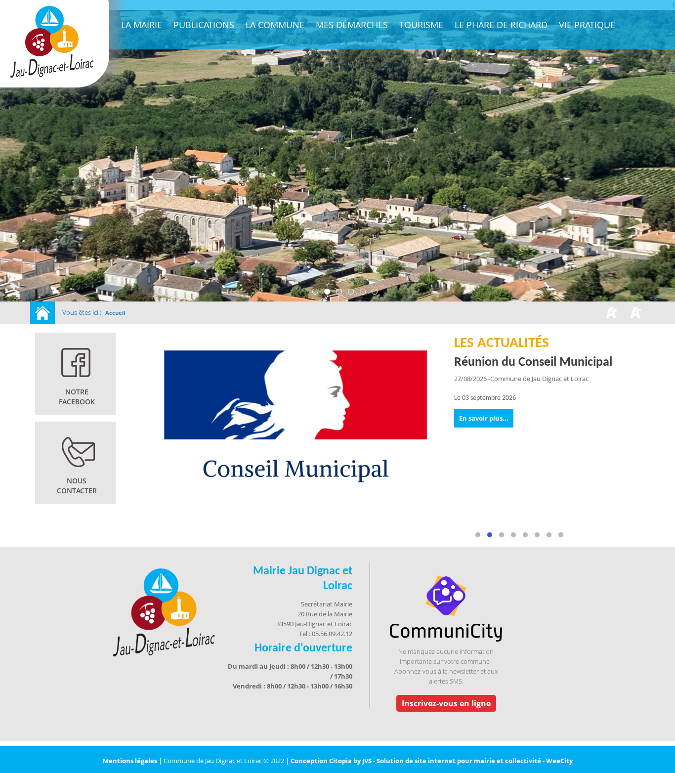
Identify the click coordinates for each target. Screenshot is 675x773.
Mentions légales (131, 760)
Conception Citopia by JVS (331, 760)
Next (659, 488)
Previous (163, 488)
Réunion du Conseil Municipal (533, 362)
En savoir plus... (483, 418)
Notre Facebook (77, 396)
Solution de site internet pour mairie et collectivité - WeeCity (475, 760)
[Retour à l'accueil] (42, 312)
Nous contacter (77, 485)
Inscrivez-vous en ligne (446, 703)
